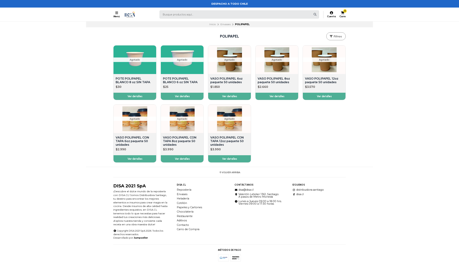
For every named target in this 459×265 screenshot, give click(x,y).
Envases (225, 24)
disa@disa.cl (246, 189)
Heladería (183, 198)
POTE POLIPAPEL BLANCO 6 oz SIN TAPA (180, 80)
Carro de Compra (188, 229)
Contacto (183, 225)
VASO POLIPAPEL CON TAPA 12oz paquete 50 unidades (227, 141)
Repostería (184, 189)
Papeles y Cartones (189, 207)
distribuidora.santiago (310, 189)
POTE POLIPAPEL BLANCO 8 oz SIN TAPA (133, 80)
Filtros (337, 36)
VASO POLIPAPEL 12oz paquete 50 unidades (321, 80)
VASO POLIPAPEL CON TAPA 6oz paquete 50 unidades (132, 141)
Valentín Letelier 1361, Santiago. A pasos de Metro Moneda (258, 195)
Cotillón (182, 203)
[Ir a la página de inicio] (130, 14)
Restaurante (185, 216)
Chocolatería (185, 211)
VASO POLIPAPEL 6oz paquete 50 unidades (226, 80)
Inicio (212, 24)
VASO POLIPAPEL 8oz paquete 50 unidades (274, 80)
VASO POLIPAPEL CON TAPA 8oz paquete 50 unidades (180, 141)
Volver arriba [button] (231, 172)
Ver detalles (134, 96)
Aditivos (182, 220)
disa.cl (300, 194)
